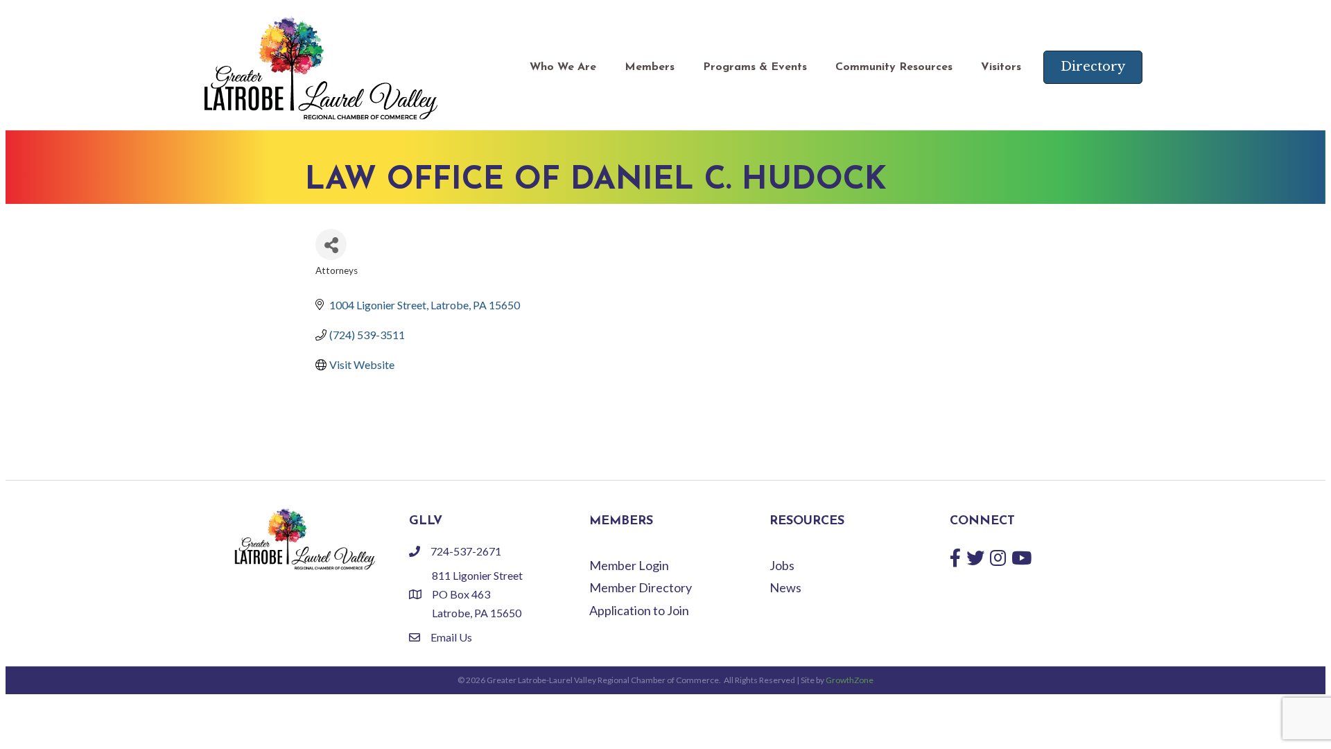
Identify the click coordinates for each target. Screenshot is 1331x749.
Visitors (1001, 67)
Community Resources (893, 67)
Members (650, 67)
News (785, 587)
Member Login (629, 565)
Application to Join (639, 610)
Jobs (781, 565)
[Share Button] (331, 244)
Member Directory (640, 587)
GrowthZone (849, 680)
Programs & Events (755, 67)
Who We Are (563, 67)
